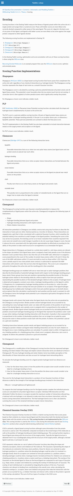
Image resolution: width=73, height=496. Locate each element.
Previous (8, 483)
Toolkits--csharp (37, 3)
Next (66, 483)
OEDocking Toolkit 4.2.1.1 (11, 12)
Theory (23, 12)
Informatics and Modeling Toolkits (42, 10)
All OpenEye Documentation (12, 10)
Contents (26, 10)
